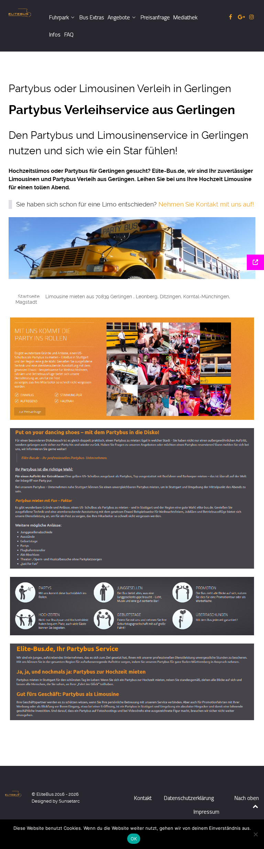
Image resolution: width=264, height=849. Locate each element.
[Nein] (255, 834)
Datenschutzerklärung (189, 798)
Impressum (206, 811)
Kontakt (143, 798)
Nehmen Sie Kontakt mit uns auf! (206, 204)
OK (134, 838)
